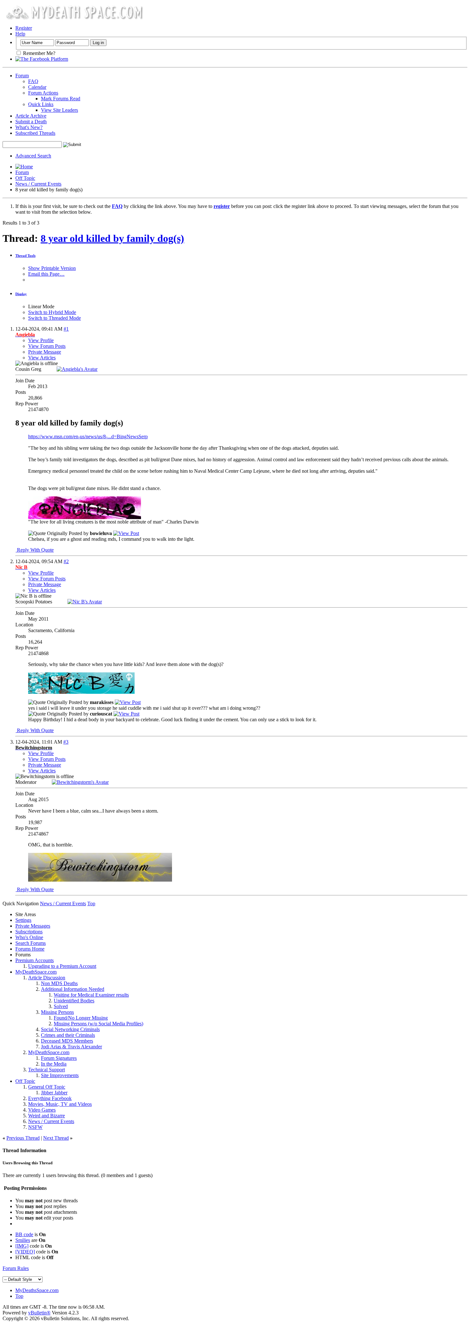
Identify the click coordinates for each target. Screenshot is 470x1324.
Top (91, 903)
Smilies (22, 1240)
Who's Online (29, 937)
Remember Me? (38, 53)
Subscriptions (29, 931)
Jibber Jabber (54, 1092)
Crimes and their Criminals (68, 1035)
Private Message (44, 352)
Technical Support (46, 1069)
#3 (65, 742)
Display (21, 294)
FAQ (33, 81)
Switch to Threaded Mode (54, 318)
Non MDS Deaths (59, 983)
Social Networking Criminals (70, 1029)
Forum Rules (16, 1268)
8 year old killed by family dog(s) (112, 238)
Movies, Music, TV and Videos (60, 1104)
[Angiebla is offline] (77, 369)
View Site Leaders (59, 110)
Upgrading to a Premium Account (62, 966)
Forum (22, 75)
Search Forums (30, 943)
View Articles (42, 357)
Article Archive (30, 116)
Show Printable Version (52, 268)
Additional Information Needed (72, 989)
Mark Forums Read (60, 98)
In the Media (54, 1064)
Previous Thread (23, 1138)
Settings (23, 920)
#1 (66, 329)
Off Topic (25, 178)
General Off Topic (46, 1087)
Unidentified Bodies (74, 1000)
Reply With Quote (35, 550)
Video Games (42, 1110)
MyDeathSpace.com (36, 972)
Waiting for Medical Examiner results (91, 995)
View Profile (41, 340)
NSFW (35, 1127)
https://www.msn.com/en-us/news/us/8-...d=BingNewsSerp (88, 436)
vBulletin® (39, 1312)
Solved (61, 1006)
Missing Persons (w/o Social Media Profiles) (98, 1023)
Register (23, 28)
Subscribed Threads (35, 133)
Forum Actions (43, 93)
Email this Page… (46, 274)
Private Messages (32, 926)
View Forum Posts (47, 346)
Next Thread (56, 1138)
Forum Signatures (59, 1058)
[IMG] (21, 1246)
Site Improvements (60, 1075)
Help (20, 33)
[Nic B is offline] (84, 601)
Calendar (37, 87)
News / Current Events (38, 184)
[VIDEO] (25, 1251)
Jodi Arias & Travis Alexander (71, 1046)
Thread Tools (25, 255)
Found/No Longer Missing (81, 1018)
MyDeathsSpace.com (37, 1290)
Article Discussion (46, 977)
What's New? (29, 127)
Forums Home (29, 949)
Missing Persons (57, 1012)
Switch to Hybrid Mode (52, 312)
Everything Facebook (50, 1098)
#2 (66, 561)
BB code (24, 1234)
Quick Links (40, 104)
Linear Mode (41, 306)
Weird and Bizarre (46, 1115)
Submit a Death (31, 121)
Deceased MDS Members (67, 1041)
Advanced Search (33, 155)
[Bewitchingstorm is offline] (80, 782)
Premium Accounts (34, 960)
